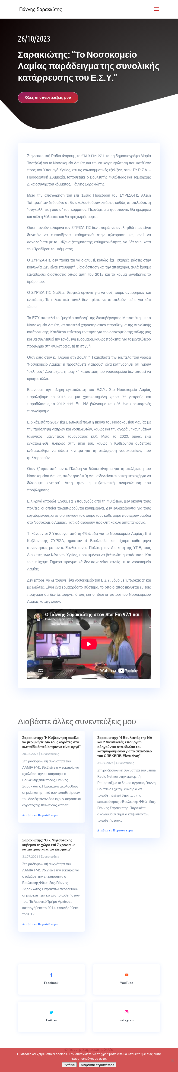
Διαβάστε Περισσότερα (40, 815)
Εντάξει (69, 1065)
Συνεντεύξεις (50, 754)
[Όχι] (172, 1060)
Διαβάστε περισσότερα (97, 1065)
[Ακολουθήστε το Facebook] (51, 975)
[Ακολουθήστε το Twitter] (51, 1012)
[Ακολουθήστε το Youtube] (126, 975)
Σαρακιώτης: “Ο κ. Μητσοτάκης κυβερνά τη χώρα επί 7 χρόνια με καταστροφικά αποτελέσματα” (48, 844)
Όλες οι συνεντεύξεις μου (48, 97)
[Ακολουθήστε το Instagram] (126, 1012)
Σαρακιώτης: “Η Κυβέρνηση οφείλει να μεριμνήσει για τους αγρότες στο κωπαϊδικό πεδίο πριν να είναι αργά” (51, 742)
